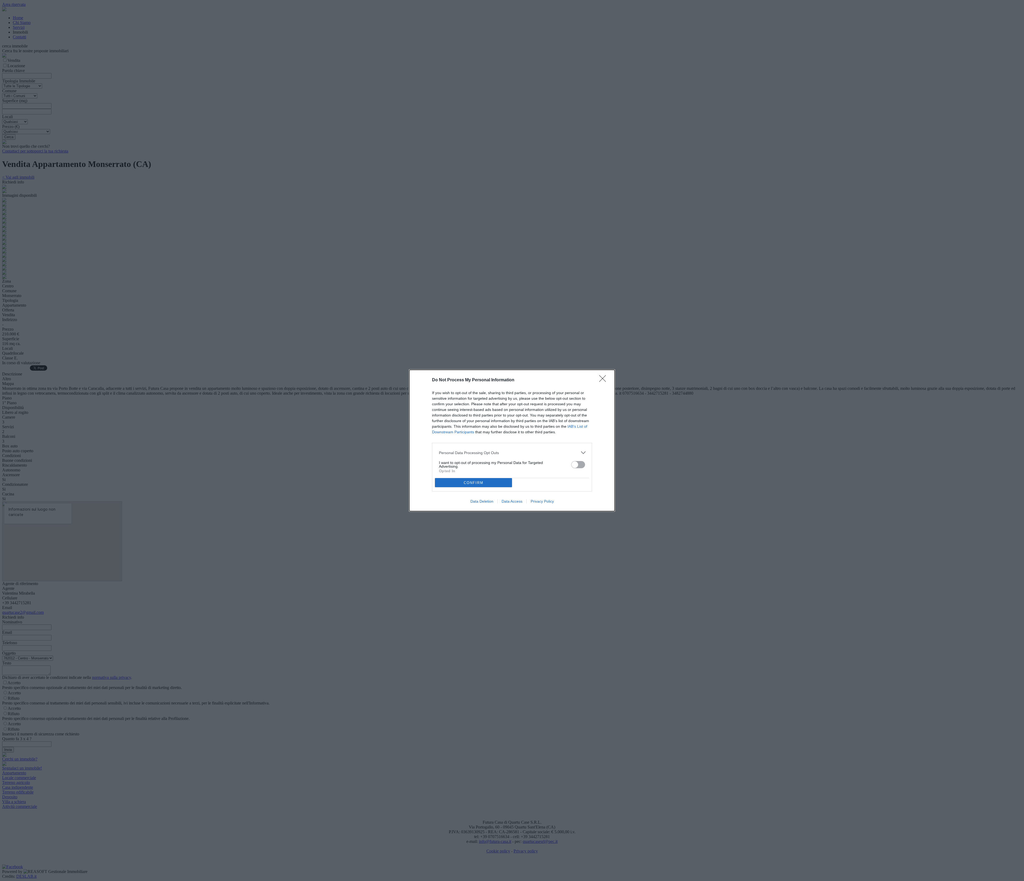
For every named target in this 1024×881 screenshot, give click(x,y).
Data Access (512, 501)
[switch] (578, 464)
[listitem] (512, 452)
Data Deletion (481, 501)
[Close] (604, 380)
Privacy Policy (542, 501)
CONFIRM (473, 483)
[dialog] (512, 440)
